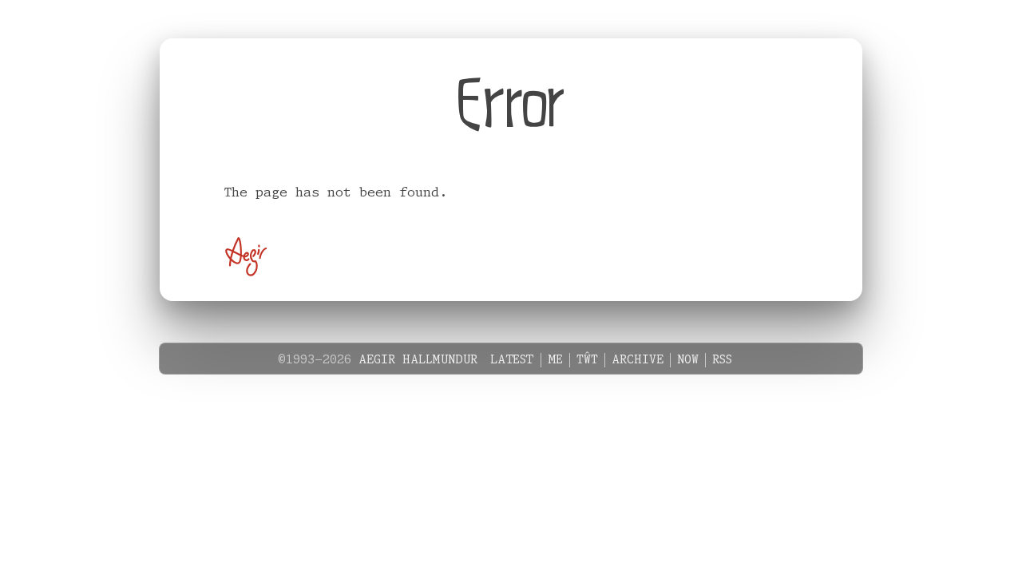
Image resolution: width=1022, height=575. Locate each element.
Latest (512, 360)
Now (688, 360)
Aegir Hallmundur (417, 360)
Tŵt (587, 360)
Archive (638, 360)
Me (555, 360)
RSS (722, 360)
